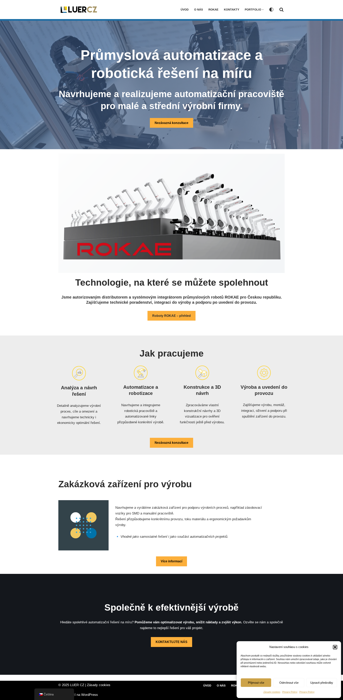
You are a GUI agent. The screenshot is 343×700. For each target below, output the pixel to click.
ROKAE (213, 9)
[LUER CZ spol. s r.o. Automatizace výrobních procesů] (78, 9)
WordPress (89, 695)
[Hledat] (281, 9)
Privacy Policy (289, 692)
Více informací (171, 561)
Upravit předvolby (321, 682)
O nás (198, 9)
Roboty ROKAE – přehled (171, 315)
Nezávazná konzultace (171, 123)
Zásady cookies (271, 692)
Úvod (185, 9)
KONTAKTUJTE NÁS (171, 642)
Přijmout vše (256, 682)
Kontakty (231, 9)
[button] (335, 647)
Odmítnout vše (289, 682)
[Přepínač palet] (271, 10)
